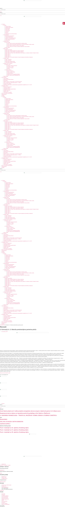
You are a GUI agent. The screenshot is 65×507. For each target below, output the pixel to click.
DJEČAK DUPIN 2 (5, 424)
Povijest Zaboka (8, 26)
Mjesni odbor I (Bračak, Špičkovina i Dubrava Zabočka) (14, 50)
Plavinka (8, 68)
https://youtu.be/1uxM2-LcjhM (5, 372)
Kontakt (3, 95)
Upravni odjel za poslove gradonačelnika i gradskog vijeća (17, 43)
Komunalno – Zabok (10, 66)
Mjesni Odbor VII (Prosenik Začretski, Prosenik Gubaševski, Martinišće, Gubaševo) (19, 57)
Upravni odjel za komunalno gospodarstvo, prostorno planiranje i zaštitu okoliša (20, 44)
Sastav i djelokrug (8, 59)
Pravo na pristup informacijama (7, 93)
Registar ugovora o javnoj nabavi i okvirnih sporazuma (13, 81)
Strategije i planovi (5, 85)
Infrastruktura (7, 30)
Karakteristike (7, 28)
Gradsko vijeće (6, 58)
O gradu (5, 25)
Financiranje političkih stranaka (10, 62)
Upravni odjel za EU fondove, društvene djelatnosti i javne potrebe (18, 46)
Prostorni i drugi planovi (8, 86)
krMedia (6, 506)
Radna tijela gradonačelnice (10, 39)
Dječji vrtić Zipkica (10, 70)
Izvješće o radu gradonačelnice (10, 110)
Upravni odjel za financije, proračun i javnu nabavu (15, 45)
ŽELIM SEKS (3, 419)
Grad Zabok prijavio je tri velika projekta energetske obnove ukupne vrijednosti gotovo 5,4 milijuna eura (30, 411)
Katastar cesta (6, 91)
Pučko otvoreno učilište (11, 144)
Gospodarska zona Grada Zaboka (11, 33)
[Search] (1, 11)
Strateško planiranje (7, 162)
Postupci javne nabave (7, 83)
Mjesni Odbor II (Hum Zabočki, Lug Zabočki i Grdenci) (14, 51)
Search (1, 8)
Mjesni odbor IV (8, 126)
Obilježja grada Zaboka (9, 27)
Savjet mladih (6, 76)
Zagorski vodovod (10, 67)
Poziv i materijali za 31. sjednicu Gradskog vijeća (14, 430)
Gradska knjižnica (10, 73)
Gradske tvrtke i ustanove (8, 63)
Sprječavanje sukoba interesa (8, 79)
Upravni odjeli (7, 42)
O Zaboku (3, 24)
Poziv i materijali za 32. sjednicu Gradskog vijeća (14, 427)
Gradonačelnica (6, 34)
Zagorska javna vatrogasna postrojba (13, 74)
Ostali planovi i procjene (8, 92)
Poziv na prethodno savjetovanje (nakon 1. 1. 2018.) (12, 82)
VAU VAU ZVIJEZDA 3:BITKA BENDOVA (11, 421)
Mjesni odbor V (7, 127)
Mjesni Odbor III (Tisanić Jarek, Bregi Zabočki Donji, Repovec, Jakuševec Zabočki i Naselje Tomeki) (22, 52)
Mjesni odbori (6, 48)
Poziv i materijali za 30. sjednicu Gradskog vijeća (14, 432)
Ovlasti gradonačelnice (9, 109)
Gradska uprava (6, 41)
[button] (64, 23)
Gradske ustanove (8, 69)
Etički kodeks (7, 47)
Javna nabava (4, 77)
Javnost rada (7, 40)
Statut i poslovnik (8, 60)
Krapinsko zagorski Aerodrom (12, 65)
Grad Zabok (7, 505)
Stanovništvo (7, 29)
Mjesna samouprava (8, 49)
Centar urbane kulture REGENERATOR (13, 75)
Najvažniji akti (4, 94)
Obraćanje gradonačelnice (9, 35)
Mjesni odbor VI (8, 56)
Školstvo (6, 32)
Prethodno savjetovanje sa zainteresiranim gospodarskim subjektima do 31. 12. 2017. (18, 84)
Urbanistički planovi (7, 87)
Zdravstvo (7, 31)
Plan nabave (6, 80)
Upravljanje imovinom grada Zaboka (10, 161)
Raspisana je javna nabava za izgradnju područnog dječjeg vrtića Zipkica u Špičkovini (25, 413)
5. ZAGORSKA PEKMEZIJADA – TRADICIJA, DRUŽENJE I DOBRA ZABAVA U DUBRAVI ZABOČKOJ (28, 415)
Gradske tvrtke (7, 64)
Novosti (3, 403)
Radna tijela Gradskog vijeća (10, 61)
